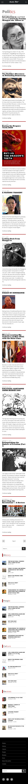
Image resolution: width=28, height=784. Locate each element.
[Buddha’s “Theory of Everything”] (4, 707)
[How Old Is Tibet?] (4, 585)
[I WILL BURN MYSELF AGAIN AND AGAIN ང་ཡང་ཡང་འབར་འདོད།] (4, 616)
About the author (6, 761)
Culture (4, 749)
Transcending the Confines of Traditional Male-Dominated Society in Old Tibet (16, 591)
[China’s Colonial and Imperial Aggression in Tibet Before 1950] (4, 571)
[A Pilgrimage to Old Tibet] (4, 700)
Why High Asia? (12, 621)
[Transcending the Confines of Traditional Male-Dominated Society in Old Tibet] (4, 592)
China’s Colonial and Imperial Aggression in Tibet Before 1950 (17, 570)
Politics (4, 743)
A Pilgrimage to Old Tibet (15, 697)
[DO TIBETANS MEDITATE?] (4, 669)
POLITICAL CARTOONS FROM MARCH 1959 (13, 390)
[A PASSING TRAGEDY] (4, 714)
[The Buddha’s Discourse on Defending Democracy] (4, 638)
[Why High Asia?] (4, 623)
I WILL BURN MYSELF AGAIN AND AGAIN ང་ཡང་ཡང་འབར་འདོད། (16, 614)
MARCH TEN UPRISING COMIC (15, 575)
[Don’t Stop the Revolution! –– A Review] (4, 721)
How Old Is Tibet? (13, 582)
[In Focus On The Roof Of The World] (4, 728)
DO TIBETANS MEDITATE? (14, 666)
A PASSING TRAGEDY (12, 193)
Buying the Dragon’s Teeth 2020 (11, 127)
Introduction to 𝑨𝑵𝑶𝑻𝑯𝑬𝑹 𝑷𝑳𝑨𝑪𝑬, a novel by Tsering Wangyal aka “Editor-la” (14, 18)
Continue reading (6, 66)
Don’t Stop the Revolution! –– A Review (13, 502)
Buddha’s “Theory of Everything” (14, 705)
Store (3, 758)
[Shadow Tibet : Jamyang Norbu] (14, 3)
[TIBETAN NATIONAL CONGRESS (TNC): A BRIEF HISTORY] (4, 563)
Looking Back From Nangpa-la (11, 240)
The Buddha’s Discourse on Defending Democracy (14, 75)
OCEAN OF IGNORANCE (13, 293)
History (4, 746)
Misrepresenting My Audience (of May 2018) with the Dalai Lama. (13, 336)
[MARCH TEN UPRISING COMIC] (4, 578)
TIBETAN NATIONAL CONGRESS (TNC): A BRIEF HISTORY (16, 562)
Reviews (4, 755)
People (4, 752)
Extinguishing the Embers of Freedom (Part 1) (13, 444)
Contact (4, 764)
